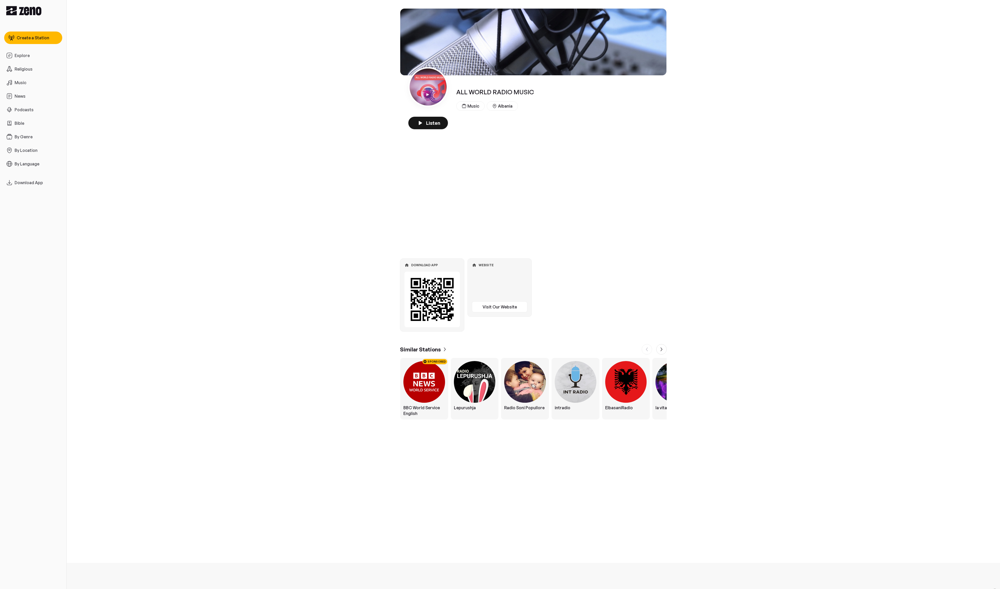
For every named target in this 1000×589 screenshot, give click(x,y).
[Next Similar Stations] (661, 349)
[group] (533, 389)
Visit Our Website (500, 306)
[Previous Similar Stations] (647, 349)
